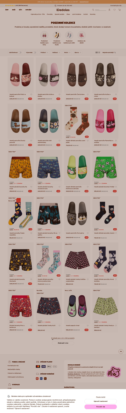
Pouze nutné (100, 397)
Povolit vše (100, 407)
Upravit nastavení (100, 401)
